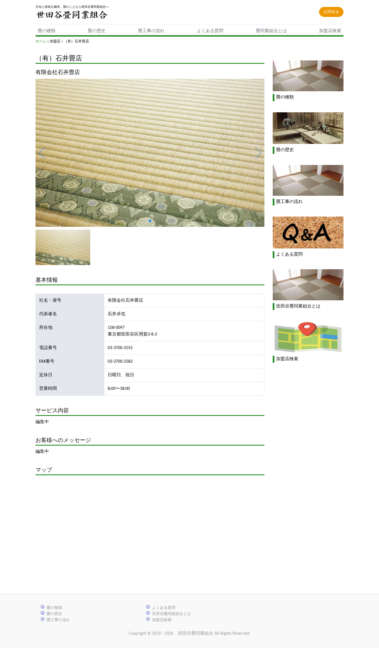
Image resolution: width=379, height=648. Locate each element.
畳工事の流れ (151, 30)
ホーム (41, 41)
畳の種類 (46, 30)
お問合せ (331, 12)
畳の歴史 (96, 30)
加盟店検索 (330, 30)
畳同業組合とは (271, 30)
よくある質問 (210, 30)
